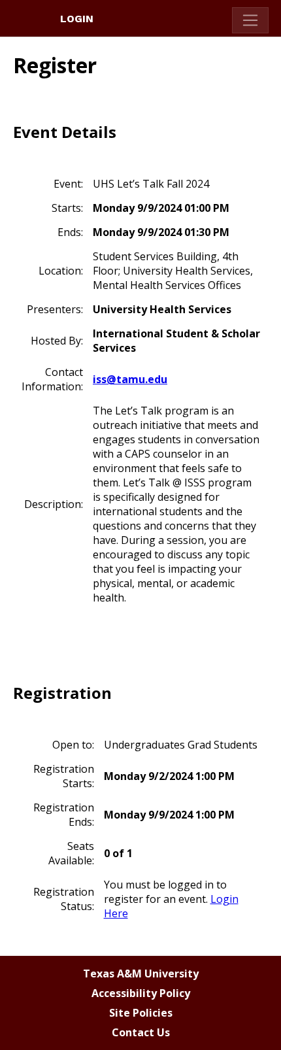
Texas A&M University (141, 973)
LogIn (76, 18)
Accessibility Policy (140, 993)
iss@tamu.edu (130, 379)
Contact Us (141, 1032)
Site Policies (141, 1013)
